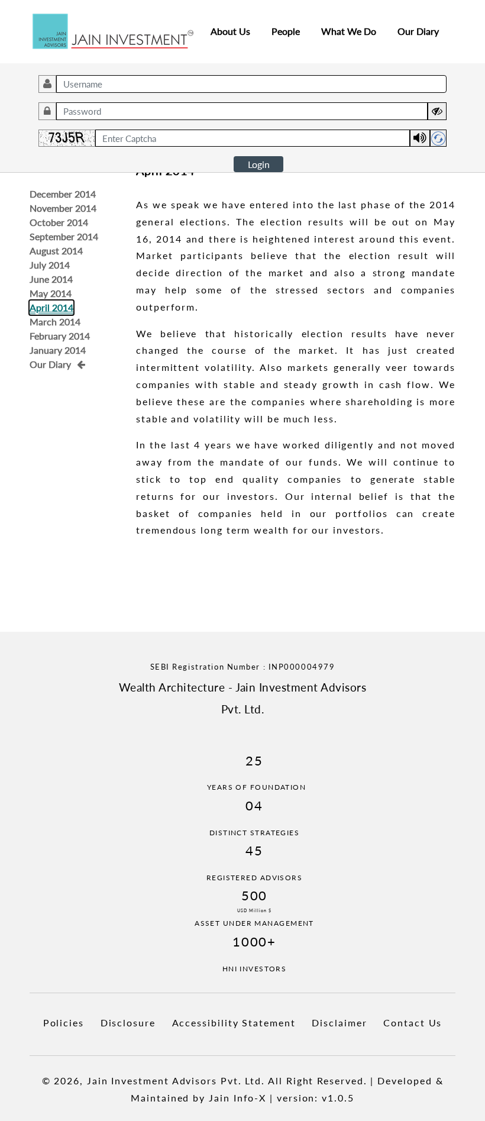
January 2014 (58, 350)
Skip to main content (45, 8)
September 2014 (64, 236)
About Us (230, 31)
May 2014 (51, 293)
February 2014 (60, 335)
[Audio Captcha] (420, 138)
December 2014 (63, 193)
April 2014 (51, 307)
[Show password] (437, 111)
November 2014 (63, 208)
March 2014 (55, 321)
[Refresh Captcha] (438, 138)
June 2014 (51, 279)
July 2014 (50, 264)
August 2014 (56, 250)
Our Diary (418, 31)
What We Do (348, 31)
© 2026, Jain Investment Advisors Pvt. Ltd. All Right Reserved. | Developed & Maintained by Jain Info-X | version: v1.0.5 (243, 1089)
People (285, 31)
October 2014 (59, 222)
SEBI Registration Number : (242, 666)
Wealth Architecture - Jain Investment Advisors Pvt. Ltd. (242, 698)
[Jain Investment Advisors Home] (113, 29)
